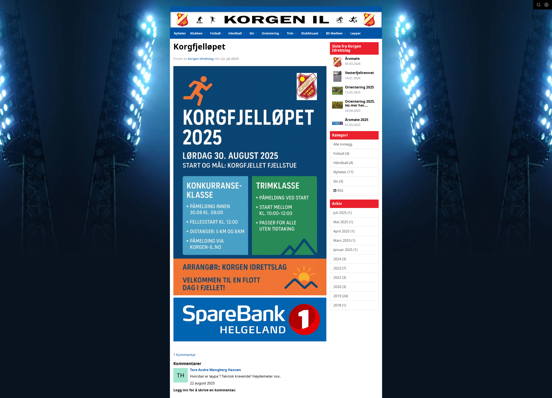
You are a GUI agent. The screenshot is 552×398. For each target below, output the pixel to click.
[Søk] (539, 5)
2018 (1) (339, 305)
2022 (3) (339, 277)
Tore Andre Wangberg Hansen (215, 369)
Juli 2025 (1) (342, 212)
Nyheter (180, 33)
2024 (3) (339, 259)
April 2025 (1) (343, 231)
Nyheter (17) (343, 172)
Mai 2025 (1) (343, 222)
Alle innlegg (342, 144)
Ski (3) (338, 181)
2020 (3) (339, 286)
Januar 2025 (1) (345, 249)
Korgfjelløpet (199, 46)
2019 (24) (340, 296)
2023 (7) (339, 268)
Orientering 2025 (359, 87)
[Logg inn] (546, 5)
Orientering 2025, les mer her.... (360, 103)
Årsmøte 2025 (356, 119)
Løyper (355, 33)
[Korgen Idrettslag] (276, 17)
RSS (339, 190)
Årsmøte (352, 58)
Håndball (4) (343, 162)
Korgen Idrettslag (201, 58)
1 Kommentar (184, 354)
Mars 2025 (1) (344, 240)
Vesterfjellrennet (359, 72)
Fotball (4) (341, 153)
